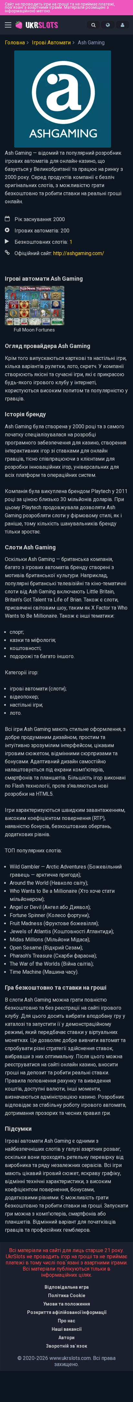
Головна (15, 42)
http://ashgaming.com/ (78, 253)
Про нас (66, 1320)
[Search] (93, 25)
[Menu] (8, 25)
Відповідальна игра (67, 1287)
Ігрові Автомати (51, 42)
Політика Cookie (66, 1295)
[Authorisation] (123, 25)
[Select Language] (108, 25)
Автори (66, 1337)
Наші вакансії (66, 1329)
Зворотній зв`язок (66, 1346)
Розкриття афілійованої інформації (66, 1312)
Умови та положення (66, 1304)
